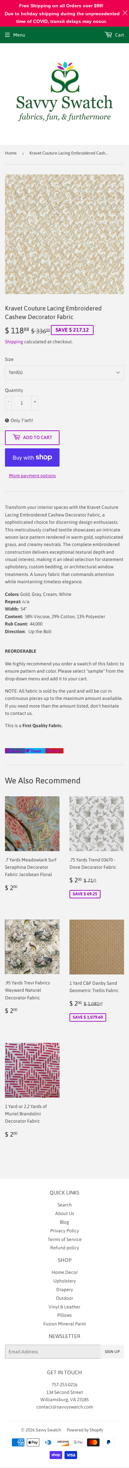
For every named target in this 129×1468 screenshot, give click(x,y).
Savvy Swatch (48, 1429)
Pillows (64, 1315)
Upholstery (64, 1281)
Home (11, 153)
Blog (64, 1222)
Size (9, 359)
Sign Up (112, 1351)
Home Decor (65, 1272)
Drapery (64, 1289)
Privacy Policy (64, 1230)
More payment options (32, 475)
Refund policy (64, 1247)
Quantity (14, 390)
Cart (119, 35)
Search (65, 1204)
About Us (64, 1213)
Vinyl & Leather (64, 1306)
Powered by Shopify (85, 1429)
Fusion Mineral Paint (64, 1323)
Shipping (14, 341)
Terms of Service (65, 1239)
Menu (19, 35)
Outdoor (64, 1298)
